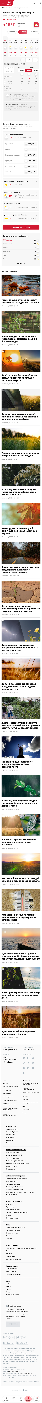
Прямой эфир (10, 1134)
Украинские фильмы (13, 1230)
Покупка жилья (11, 1271)
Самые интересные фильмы (15, 1227)
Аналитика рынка (12, 1269)
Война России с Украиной (16, 1150)
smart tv (8, 1343)
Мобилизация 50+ (12, 1181)
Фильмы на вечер (12, 1233)
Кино (8, 1225)
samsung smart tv (22, 1343)
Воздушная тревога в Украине (16, 1161)
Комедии (9, 1236)
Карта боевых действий (14, 1155)
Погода (8, 1143)
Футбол (8, 1286)
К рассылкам (13, 1324)
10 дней (23, 32)
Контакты (25, 1096)
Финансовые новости (13, 1210)
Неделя (12, 32)
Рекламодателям (8, 1097)
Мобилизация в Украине (15, 1176)
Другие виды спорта (12, 1295)
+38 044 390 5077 (28, 1050)
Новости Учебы (12, 1245)
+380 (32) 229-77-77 (14, 1371)
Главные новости (12, 1129)
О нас (4, 1080)
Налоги (8, 1215)
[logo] (9, 3)
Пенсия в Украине (12, 1218)
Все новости (11, 1126)
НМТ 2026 (9, 1253)
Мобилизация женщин (13, 1184)
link (24, 1058)
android (8, 1337)
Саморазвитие (10, 1256)
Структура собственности (30, 1103)
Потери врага (10, 1169)
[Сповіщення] (34, 3)
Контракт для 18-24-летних (15, 1187)
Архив (24, 1106)
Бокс (7, 1284)
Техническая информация (31, 1093)
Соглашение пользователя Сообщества (31, 1084)
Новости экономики (14, 1202)
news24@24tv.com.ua (10, 1050)
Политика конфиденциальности (9, 1104)
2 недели (34, 32)
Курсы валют (10, 1207)
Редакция (5, 1083)
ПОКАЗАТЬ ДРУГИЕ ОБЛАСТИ (21, 227)
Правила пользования (10, 1100)
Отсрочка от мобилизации (15, 1189)
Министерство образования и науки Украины (21, 1248)
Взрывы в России (11, 1166)
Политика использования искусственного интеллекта (11, 1110)
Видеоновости (10, 1137)
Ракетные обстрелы (12, 1152)
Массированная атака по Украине (17, 1163)
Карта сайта (26, 1109)
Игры (24, 1113)
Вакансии (25, 1099)
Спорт (8, 1281)
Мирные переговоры (13, 1158)
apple (22, 1337)
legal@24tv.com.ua (26, 1373)
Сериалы (9, 1238)
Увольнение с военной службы (16, 1178)
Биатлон (8, 1292)
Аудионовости (10, 1140)
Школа (8, 1251)
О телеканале (7, 1090)
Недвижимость (12, 1266)
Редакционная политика (10, 1086)
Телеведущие (7, 1093)
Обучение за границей (13, 1259)
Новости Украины (12, 1132)
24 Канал (4, 8)
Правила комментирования (28, 1088)
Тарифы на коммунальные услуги (17, 1212)
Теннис (8, 1289)
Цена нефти (10, 1204)
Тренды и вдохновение (13, 1274)
